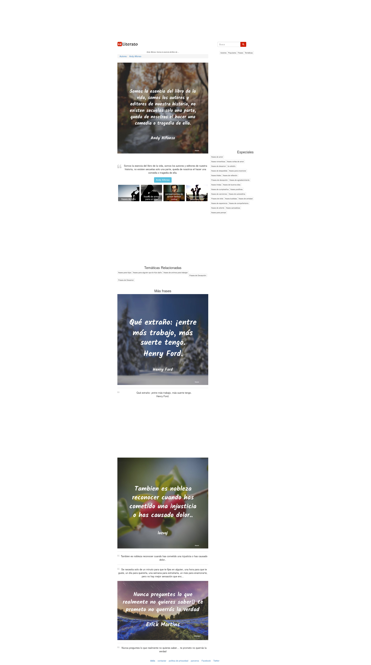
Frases (240, 52)
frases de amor (217, 157)
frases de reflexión (230, 175)
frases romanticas (218, 161)
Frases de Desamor (126, 280)
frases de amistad (246, 198)
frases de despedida (219, 171)
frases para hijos (124, 272)
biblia (152, 660)
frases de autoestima (237, 194)
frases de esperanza (219, 203)
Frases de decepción (219, 180)
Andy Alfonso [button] (163, 179)
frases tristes (216, 175)
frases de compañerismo (239, 203)
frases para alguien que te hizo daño (147, 272)
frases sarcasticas (233, 208)
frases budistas (231, 198)
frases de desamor (218, 166)
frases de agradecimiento (240, 180)
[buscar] (243, 44)
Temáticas (249, 52)
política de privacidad (178, 660)
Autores (223, 52)
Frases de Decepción (197, 275)
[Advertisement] (185, 20)
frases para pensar (218, 212)
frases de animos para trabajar (176, 272)
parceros (195, 660)
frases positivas (236, 189)
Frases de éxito (217, 198)
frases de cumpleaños (220, 189)
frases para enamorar (237, 171)
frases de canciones (219, 194)
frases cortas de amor (235, 161)
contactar (162, 660)
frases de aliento (217, 208)
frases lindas (216, 184)
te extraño (231, 166)
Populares (232, 52)
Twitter (216, 660)
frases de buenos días (231, 184)
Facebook (206, 660)
